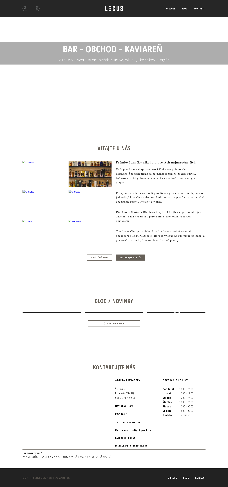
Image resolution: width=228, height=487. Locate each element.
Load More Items (115, 323)
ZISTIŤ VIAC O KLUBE (114, 72)
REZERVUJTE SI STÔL (130, 257)
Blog (185, 8)
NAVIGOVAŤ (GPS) (124, 405)
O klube (170, 8)
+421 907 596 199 (130, 422)
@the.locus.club (138, 445)
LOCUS (131, 437)
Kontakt (199, 8)
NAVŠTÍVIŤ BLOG (100, 257)
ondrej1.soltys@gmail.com (137, 430)
